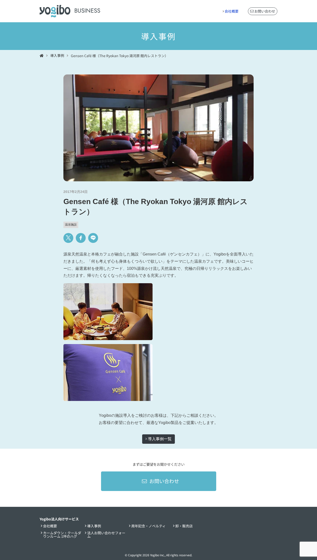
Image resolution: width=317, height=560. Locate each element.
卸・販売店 (184, 525)
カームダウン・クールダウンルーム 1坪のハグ (62, 534)
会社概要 (231, 11)
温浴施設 (71, 224)
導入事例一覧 (159, 439)
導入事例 (94, 525)
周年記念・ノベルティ (148, 525)
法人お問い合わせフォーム (106, 534)
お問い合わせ (264, 11)
